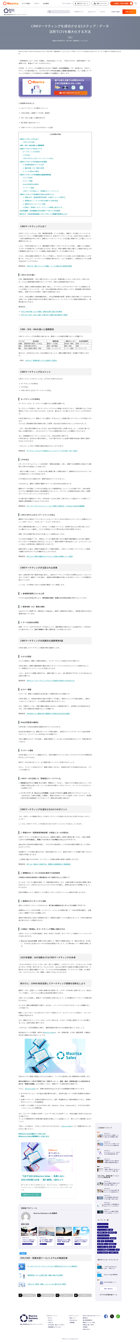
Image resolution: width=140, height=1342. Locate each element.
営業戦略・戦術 (102, 1232)
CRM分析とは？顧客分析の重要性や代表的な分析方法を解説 (48, 713)
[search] (50, 12)
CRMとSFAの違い (29, 142)
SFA (111, 1247)
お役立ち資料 (115, 12)
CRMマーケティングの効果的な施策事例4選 (35, 175)
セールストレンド (103, 1224)
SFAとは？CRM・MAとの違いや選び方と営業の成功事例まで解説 (44, 315)
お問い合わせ (129, 12)
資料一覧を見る (108, 1288)
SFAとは (50, 1320)
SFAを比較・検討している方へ (56, 1324)
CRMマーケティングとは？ (29, 139)
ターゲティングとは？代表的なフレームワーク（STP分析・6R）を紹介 (52, 451)
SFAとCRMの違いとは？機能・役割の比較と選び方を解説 (41, 311)
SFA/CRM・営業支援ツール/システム (58, 51)
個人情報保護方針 (87, 1320)
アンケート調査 (28, 188)
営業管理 (110, 1232)
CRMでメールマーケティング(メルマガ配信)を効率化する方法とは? (51, 680)
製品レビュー (110, 1249)
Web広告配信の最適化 (31, 184)
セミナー (37, 3)
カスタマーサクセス (103, 1238)
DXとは (50, 1318)
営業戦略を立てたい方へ (54, 1327)
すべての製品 (26, 3)
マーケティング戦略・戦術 (105, 1230)
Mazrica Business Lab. (37, 51)
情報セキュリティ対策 (89, 1322)
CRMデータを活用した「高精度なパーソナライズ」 (41, 191)
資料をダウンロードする (31, 1195)
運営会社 (85, 1318)
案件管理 (100, 1244)
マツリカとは (66, 3)
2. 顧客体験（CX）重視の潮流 (33, 168)
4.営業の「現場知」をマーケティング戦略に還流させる (42, 207)
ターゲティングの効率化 (31, 152)
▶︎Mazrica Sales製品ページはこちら (32, 1133)
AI (115, 1232)
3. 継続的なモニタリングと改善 (34, 204)
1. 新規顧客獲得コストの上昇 (33, 164)
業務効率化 (113, 1244)
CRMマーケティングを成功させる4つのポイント (37, 194)
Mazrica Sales (23, 51)
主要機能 (72, 1322)
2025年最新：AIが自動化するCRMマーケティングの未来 (40, 211)
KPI (102, 1241)
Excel (106, 1244)
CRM (70, 37)
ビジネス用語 (101, 1249)
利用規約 (85, 1327)
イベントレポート (103, 1227)
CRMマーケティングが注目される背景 (33, 161)
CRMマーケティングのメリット (31, 148)
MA (99, 1241)
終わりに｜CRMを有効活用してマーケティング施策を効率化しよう (44, 214)
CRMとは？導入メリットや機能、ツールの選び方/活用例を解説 (49, 266)
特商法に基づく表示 (88, 1324)
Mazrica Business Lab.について (91, 1315)
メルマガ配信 (27, 177)
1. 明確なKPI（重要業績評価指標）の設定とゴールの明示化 (44, 197)
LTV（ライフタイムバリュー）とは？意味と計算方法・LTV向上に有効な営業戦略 (56, 506)
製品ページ (73, 1318)
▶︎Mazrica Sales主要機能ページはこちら (34, 1136)
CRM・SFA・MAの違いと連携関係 (32, 145)
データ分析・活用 (103, 1247)
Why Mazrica (73, 1320)
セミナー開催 (27, 181)
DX (114, 1247)
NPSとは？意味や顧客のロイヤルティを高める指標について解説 (50, 556)
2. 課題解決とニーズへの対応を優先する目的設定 (40, 200)
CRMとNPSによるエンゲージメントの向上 (38, 158)
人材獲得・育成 (113, 1252)
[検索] (136, 3)
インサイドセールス (103, 1235)
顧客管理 (113, 1238)
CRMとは (50, 1322)
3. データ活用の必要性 (31, 171)
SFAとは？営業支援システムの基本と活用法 (41, 360)
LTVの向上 (26, 155)
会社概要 (46, 3)
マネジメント (109, 1241)
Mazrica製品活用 (102, 1252)
